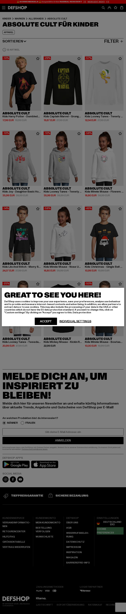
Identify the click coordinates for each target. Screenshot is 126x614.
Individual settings (75, 321)
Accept (46, 321)
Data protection (82, 312)
